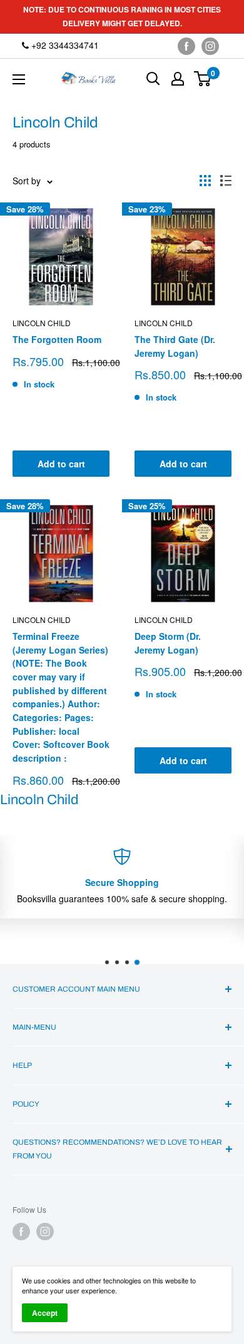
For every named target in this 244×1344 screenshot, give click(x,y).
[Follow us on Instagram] (210, 46)
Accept (45, 1312)
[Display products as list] (225, 180)
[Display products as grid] (205, 180)
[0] (203, 78)
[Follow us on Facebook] (186, 46)
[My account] (177, 79)
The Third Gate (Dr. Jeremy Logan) (175, 346)
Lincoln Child (42, 322)
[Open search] (153, 79)
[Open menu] (19, 79)
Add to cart (61, 463)
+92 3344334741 (64, 45)
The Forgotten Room (57, 339)
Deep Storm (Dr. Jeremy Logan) (168, 643)
